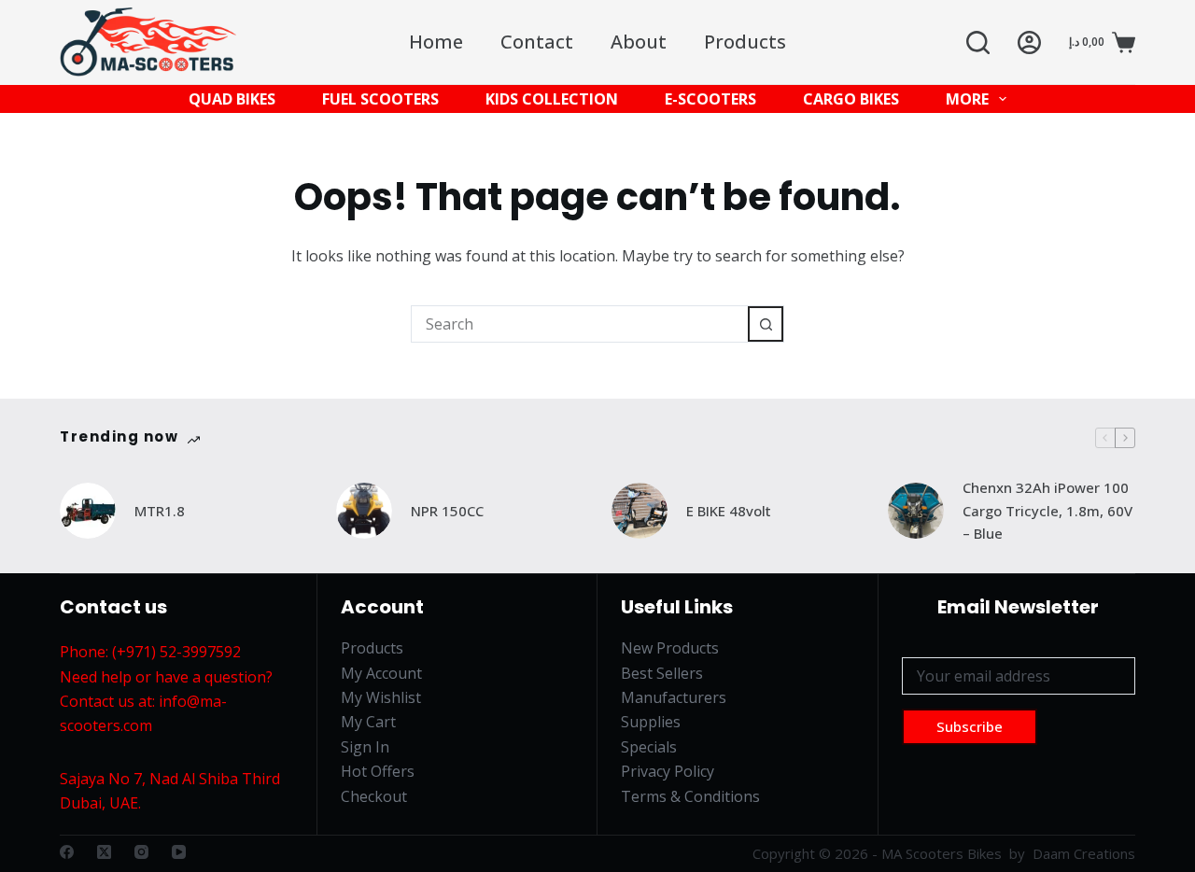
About (639, 41)
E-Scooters (710, 99)
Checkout (374, 796)
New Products (670, 648)
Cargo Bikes (851, 99)
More (967, 99)
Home (436, 41)
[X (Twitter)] (104, 852)
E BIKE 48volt (728, 510)
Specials (649, 747)
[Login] (1029, 42)
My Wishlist (381, 697)
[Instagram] (141, 852)
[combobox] (580, 324)
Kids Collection (551, 99)
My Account (381, 673)
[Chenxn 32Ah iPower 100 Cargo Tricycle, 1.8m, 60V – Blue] (916, 511)
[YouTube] (179, 852)
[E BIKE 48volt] (640, 511)
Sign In (365, 747)
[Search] (978, 42)
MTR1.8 (159, 510)
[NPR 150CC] (364, 511)
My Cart (368, 721)
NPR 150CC (447, 510)
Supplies (651, 721)
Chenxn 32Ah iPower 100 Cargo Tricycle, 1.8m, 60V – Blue (1047, 510)
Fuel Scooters (380, 99)
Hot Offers (378, 771)
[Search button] (765, 324)
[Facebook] (67, 852)
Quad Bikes (232, 99)
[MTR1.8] (88, 511)
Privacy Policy (667, 771)
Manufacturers (673, 697)
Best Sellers (662, 673)
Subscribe (969, 726)
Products (745, 41)
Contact (536, 41)
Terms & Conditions (690, 796)
